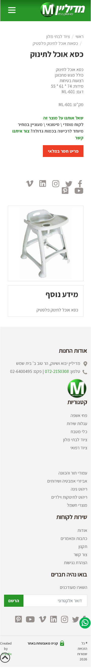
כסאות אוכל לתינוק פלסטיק (55, 43)
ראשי (79, 36)
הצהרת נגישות (75, 562)
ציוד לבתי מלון (58, 36)
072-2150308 (57, 371)
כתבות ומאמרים (73, 538)
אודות (82, 530)
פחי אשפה (79, 415)
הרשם (13, 600)
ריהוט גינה (79, 489)
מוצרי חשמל (77, 505)
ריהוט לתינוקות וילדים (69, 497)
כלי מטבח (79, 431)
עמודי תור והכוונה (72, 473)
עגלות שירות (77, 423)
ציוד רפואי (78, 448)
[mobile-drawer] (11, 10)
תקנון (82, 546)
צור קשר (80, 554)
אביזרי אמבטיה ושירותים (67, 481)
